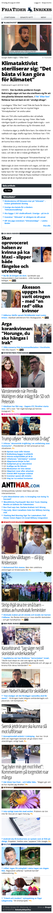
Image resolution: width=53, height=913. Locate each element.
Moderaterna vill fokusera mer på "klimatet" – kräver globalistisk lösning (25, 202)
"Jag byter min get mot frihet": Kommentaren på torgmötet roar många (25, 771)
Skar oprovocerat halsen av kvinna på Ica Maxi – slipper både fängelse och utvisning (16, 254)
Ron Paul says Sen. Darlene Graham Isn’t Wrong (24, 507)
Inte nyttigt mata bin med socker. (18, 811)
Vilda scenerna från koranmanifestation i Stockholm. (26, 347)
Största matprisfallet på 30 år (20, 456)
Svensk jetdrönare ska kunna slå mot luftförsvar (24, 729)
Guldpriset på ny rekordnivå (19, 464)
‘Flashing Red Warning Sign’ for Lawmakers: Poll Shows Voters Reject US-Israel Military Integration (25, 516)
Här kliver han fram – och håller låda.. (20, 782)
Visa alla (46, 225)
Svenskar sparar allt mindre (19, 476)
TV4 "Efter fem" (42, 96)
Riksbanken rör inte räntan (19, 468)
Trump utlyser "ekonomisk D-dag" (26, 438)
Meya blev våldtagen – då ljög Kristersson (22, 560)
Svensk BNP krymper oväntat (20, 473)
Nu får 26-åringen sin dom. (15, 275)
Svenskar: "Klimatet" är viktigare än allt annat (25, 217)
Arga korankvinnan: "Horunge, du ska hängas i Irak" (17, 333)
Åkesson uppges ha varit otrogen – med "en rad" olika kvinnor (36, 299)
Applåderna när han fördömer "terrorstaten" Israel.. (26, 658)
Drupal (48, 907)
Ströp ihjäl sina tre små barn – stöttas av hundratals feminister (24, 607)
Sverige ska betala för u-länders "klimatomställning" (19, 208)
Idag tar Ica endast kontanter (20, 478)
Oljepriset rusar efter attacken (20, 471)
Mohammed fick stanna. (14, 567)
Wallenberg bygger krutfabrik (20, 454)
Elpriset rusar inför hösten (18, 451)
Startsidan (9, 17)
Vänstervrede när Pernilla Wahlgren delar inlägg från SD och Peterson (26, 396)
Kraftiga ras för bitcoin (17, 466)
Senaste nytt (26, 17)
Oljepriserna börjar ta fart (18, 461)
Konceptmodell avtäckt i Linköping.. (19, 736)
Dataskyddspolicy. (23, 909)
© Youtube (46, 57)
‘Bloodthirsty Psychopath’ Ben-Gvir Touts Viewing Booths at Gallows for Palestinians (25, 503)
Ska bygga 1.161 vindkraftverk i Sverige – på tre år (27, 213)
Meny (43, 17)
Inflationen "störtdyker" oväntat (21, 459)
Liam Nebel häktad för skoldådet (25, 690)
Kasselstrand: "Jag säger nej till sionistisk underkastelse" (23, 650)
